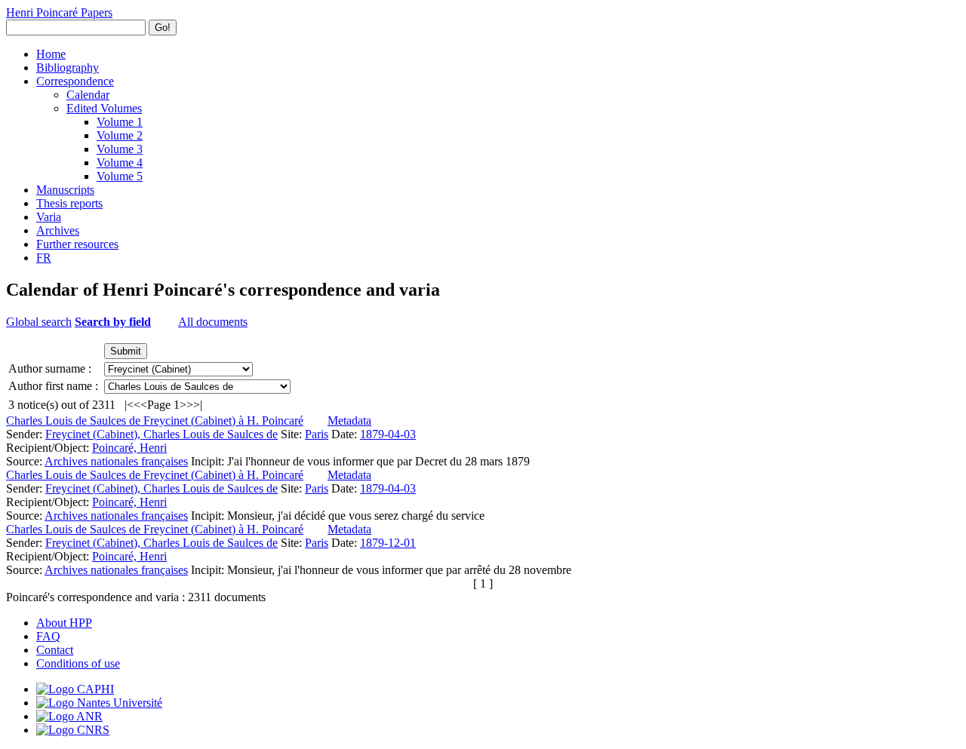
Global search (39, 321)
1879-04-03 (388, 434)
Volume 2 (120, 135)
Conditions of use (78, 663)
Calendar (87, 94)
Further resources (77, 244)
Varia (48, 216)
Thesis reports (69, 203)
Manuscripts (65, 189)
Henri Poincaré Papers (59, 12)
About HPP (64, 622)
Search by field (113, 321)
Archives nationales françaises (116, 461)
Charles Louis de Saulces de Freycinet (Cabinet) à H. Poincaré (154, 420)
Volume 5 (120, 176)
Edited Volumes (104, 108)
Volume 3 (120, 149)
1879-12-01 (388, 542)
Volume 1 (120, 121)
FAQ (48, 636)
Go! (163, 27)
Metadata (349, 420)
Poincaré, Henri (129, 447)
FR (43, 257)
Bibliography (67, 67)
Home (51, 54)
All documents (213, 321)
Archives (57, 230)
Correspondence (75, 81)
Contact (54, 649)
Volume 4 (120, 162)
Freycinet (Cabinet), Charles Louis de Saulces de (161, 434)
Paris (316, 434)
